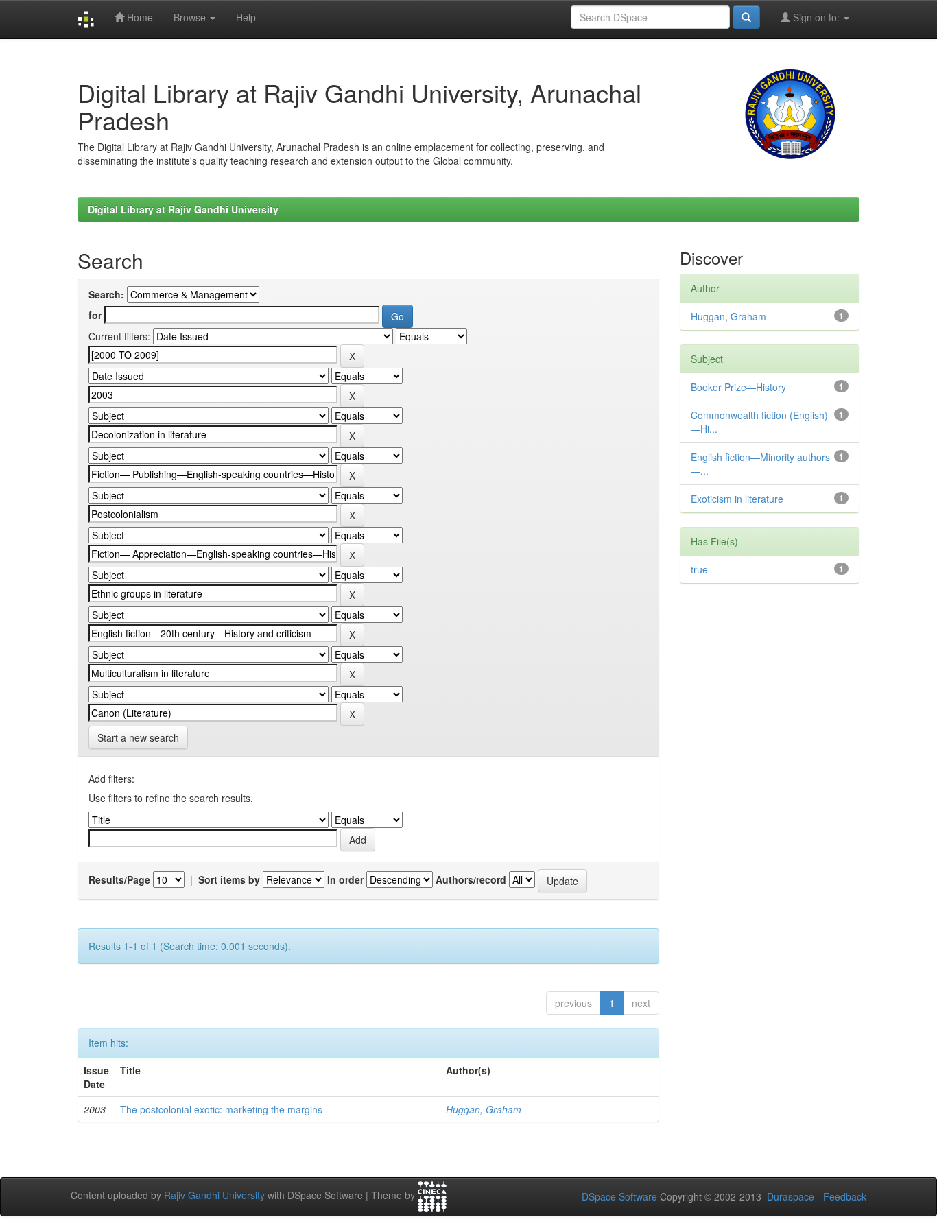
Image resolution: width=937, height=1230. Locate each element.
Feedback (844, 1196)
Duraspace (790, 1196)
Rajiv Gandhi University (214, 1196)
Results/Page (119, 879)
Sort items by (229, 879)
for (95, 315)
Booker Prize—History (738, 387)
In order (345, 879)
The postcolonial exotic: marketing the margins (221, 1109)
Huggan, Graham (483, 1109)
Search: (106, 294)
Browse (191, 17)
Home (138, 17)
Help (246, 17)
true (699, 569)
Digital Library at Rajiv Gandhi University (183, 209)
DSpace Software (619, 1196)
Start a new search (138, 737)
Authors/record (471, 879)
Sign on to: (816, 17)
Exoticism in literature (737, 499)
